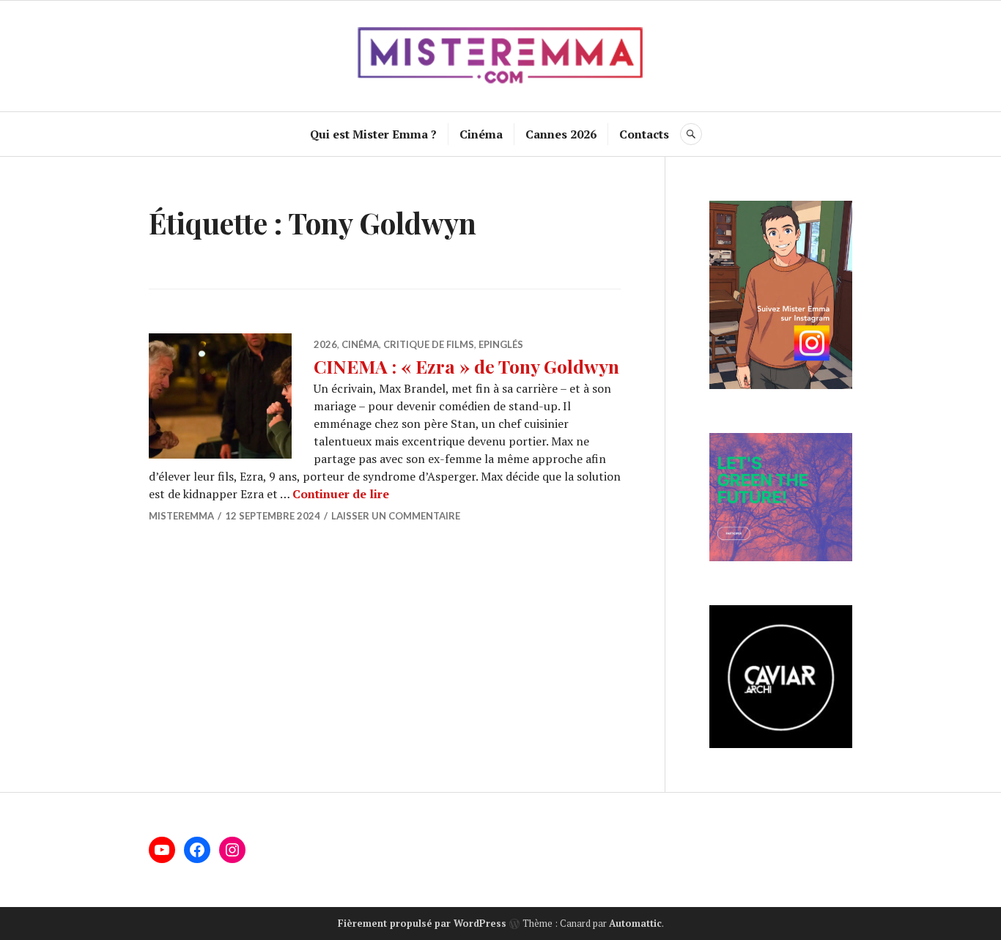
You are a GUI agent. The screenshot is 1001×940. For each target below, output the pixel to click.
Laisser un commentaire (395, 516)
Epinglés (501, 344)
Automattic (635, 923)
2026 (325, 344)
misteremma (181, 516)
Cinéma (481, 134)
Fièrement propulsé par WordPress (422, 923)
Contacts (644, 134)
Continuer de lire (340, 494)
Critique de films (428, 344)
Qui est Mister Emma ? (373, 134)
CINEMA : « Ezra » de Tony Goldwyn (466, 366)
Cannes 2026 (560, 134)
